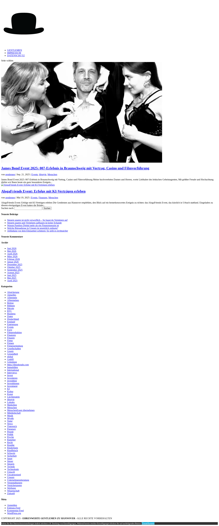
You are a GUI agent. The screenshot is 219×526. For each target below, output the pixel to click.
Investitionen (13, 383)
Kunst (10, 394)
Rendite (10, 445)
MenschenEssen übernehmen (21, 410)
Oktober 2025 (13, 267)
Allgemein (12, 297)
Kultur (10, 391)
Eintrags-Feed (13, 508)
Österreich (12, 426)
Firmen (10, 343)
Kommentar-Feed (15, 510)
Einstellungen (148, 523)
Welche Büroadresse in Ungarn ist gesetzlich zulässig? (32, 228)
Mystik (10, 418)
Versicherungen (14, 485)
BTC (9, 311)
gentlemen (10, 174)
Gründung (12, 362)
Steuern (10, 464)
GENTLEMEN (14, 50)
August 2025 (13, 272)
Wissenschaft (13, 490)
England (11, 321)
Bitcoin (10, 308)
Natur (10, 421)
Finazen (11, 338)
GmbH (10, 359)
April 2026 (12, 253)
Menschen (52, 174)
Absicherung (13, 292)
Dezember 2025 (14, 264)
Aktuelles (11, 295)
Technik (11, 466)
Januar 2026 (13, 262)
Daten (10, 316)
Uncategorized (14, 474)
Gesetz (10, 351)
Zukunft (11, 493)
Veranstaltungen (14, 482)
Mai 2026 (11, 251)
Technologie (13, 469)
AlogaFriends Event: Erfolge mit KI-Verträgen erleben (43, 191)
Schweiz (11, 453)
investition (12, 380)
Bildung (11, 305)
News (10, 423)
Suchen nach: (7, 208)
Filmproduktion (14, 332)
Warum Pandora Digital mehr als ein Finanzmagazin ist (33, 225)
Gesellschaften (14, 348)
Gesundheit (12, 354)
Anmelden (12, 505)
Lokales (11, 402)
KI (8, 389)
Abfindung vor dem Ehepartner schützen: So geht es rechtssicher (37, 231)
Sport (9, 458)
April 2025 (12, 280)
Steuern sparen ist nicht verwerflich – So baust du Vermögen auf (37, 220)
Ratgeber (11, 440)
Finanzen (43, 197)
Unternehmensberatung (18, 480)
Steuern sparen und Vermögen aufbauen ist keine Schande (34, 222)
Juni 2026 (11, 248)
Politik (10, 434)
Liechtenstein (13, 397)
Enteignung (12, 324)
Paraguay (11, 429)
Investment (12, 386)
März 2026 (12, 256)
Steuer (10, 461)
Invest (10, 375)
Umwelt (11, 472)
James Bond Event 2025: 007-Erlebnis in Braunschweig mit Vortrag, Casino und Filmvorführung (75, 168)
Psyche (10, 437)
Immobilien (12, 367)
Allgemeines (13, 300)
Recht (10, 442)
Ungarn (10, 477)
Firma (10, 340)
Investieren (12, 378)
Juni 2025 (11, 275)
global (10, 356)
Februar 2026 (13, 259)
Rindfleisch (12, 450)
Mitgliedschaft (14, 413)
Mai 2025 (11, 278)
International (13, 370)
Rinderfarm (12, 448)
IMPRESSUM (14, 53)
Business (11, 313)
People (10, 431)
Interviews (12, 372)
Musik (10, 415)
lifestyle (42, 174)
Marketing (12, 405)
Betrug (10, 303)
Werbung (11, 488)
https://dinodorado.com (18, 364)
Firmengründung (15, 346)
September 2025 (14, 270)
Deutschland (13, 319)
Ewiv (9, 330)
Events (34, 174)
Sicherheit (12, 456)
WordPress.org (14, 513)
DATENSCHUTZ (16, 55)
